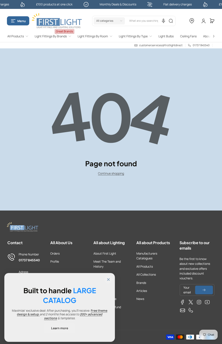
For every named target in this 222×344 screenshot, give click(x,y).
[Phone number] (190, 310)
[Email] (182, 310)
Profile (54, 261)
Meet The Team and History (107, 263)
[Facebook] (182, 302)
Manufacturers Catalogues (146, 255)
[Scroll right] (210, 34)
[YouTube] (207, 302)
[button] (18, 20)
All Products (144, 266)
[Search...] (170, 20)
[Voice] (163, 20)
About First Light (104, 253)
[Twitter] (190, 302)
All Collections (146, 274)
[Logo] (57, 21)
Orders (55, 253)
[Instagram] (199, 302)
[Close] (108, 279)
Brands (141, 283)
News (140, 299)
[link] (19, 36)
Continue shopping (111, 173)
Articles (141, 291)
